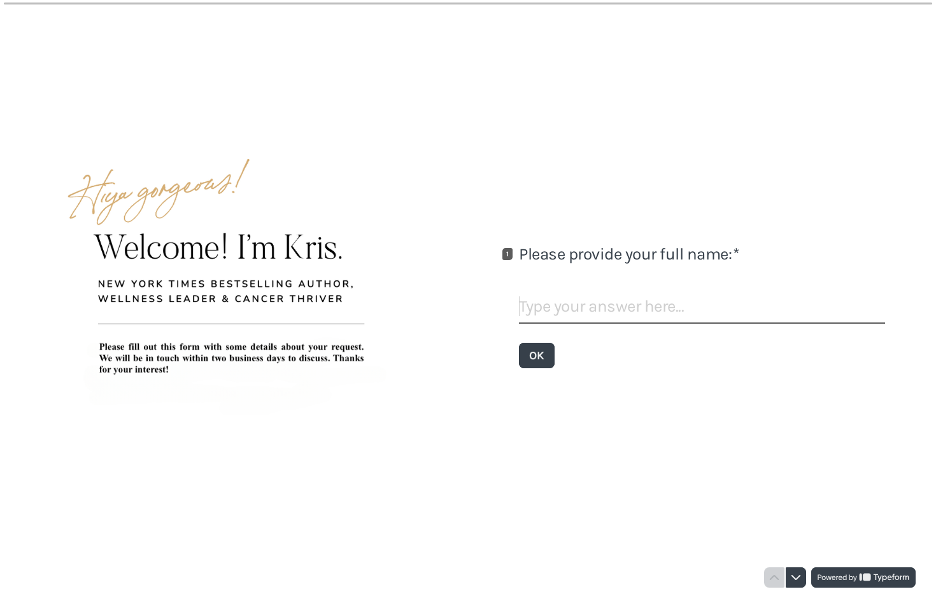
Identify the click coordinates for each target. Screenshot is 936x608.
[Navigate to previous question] (774, 577)
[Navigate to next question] (796, 577)
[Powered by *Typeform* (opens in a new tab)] (863, 577)
